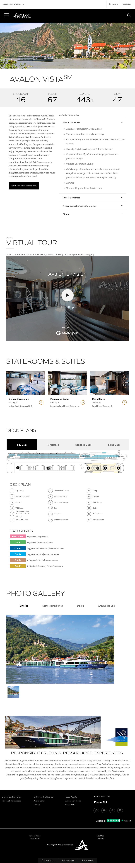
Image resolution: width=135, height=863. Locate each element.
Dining (80, 605)
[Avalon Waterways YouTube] (104, 810)
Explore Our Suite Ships (11, 797)
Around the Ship (106, 605)
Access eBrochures (73, 801)
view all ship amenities (23, 185)
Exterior (24, 605)
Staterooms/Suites (52, 605)
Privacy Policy (34, 836)
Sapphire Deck (83, 444)
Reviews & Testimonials (11, 801)
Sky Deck (22, 444)
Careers (37, 805)
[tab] (21, 444)
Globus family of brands (12, 4)
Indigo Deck (114, 444)
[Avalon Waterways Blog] (96, 810)
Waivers (100, 839)
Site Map (100, 836)
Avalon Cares (39, 801)
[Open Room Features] (41, 402)
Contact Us (69, 805)
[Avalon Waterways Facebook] (112, 810)
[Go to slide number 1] (13, 692)
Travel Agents (71, 797)
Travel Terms (35, 839)
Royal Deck (53, 444)
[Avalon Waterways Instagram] (120, 810)
